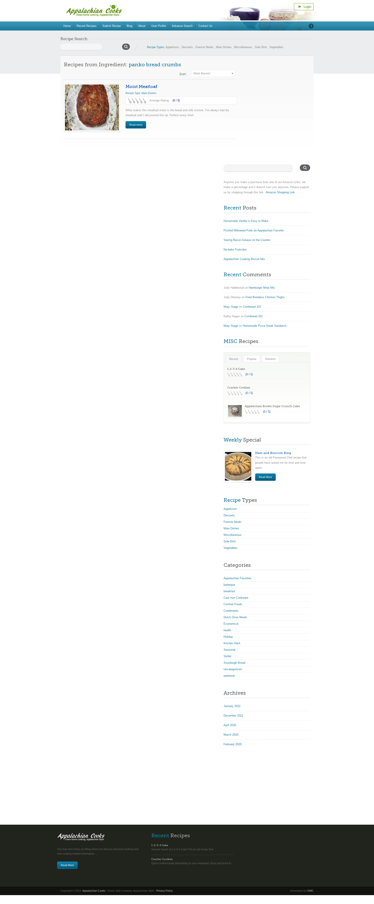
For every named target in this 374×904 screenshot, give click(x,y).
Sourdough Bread (234, 662)
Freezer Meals (204, 47)
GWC (310, 890)
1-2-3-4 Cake (236, 369)
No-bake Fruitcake (235, 249)
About (141, 26)
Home (67, 26)
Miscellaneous (243, 47)
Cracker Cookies (238, 387)
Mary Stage (231, 306)
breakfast (229, 591)
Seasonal (229, 649)
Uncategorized (233, 669)
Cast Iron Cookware (236, 597)
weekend (229, 675)
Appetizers (172, 47)
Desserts (187, 47)
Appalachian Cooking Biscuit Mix (244, 259)
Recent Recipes (87, 26)
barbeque (229, 584)
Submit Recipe (111, 26)
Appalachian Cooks (93, 890)
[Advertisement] (187, 788)
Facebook (311, 26)
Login (306, 6)
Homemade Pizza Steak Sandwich (264, 325)
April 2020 (230, 725)
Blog (129, 26)
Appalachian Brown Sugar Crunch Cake (272, 406)
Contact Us (205, 26)
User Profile (158, 26)
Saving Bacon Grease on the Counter (247, 240)
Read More (265, 477)
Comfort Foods (233, 604)
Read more (135, 124)
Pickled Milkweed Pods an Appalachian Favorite (254, 230)
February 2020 (233, 744)
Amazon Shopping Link (280, 192)
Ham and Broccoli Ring (273, 453)
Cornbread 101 (252, 306)
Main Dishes (224, 47)
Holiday (228, 636)
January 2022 (232, 706)
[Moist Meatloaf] (92, 107)
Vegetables (276, 47)
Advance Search (182, 26)
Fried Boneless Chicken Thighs (265, 297)
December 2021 (233, 715)
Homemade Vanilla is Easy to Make (246, 221)
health (227, 630)
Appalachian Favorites (237, 578)
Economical (231, 623)
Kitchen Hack (232, 643)
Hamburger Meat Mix (262, 287)
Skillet (227, 656)
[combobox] (213, 73)
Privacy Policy (164, 890)
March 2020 (231, 734)
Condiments (231, 610)
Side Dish (261, 47)
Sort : (183, 74)
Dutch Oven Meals (235, 617)
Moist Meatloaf (141, 86)
